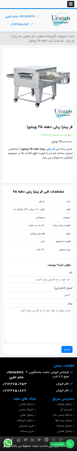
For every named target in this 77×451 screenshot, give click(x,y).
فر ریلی (50, 149)
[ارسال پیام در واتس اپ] (10, 443)
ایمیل (69, 288)
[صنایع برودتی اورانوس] (61, 19)
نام (71, 272)
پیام (70, 303)
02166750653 (20, 24)
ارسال (67, 349)
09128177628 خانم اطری (20, 16)
